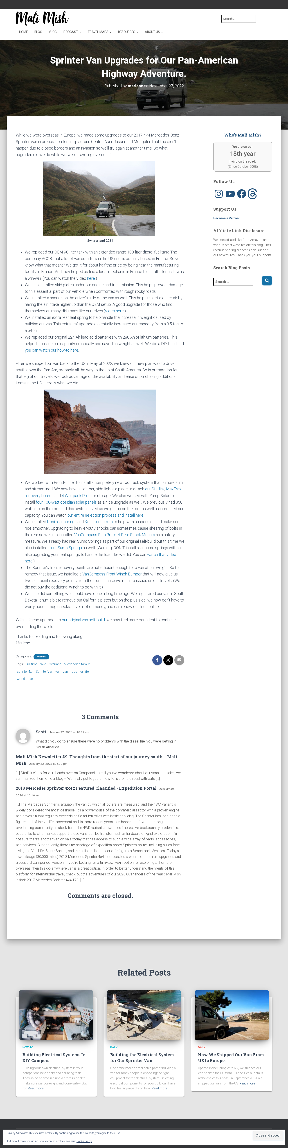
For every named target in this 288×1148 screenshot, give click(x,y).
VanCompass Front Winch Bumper (112, 574)
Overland (55, 664)
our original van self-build (83, 619)
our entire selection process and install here (106, 515)
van (58, 671)
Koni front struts (99, 521)
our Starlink (154, 489)
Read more (35, 1088)
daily (113, 1047)
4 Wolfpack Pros (76, 495)
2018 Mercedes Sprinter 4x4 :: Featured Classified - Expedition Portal (86, 788)
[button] (80, 32)
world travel (25, 679)
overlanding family (77, 664)
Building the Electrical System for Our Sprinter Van (142, 1057)
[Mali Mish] (42, 18)
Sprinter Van (44, 671)
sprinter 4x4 (25, 671)
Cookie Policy (84, 1141)
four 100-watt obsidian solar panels (66, 502)
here (91, 278)
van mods (70, 671)
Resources (127, 32)
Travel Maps (98, 32)
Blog (38, 32)
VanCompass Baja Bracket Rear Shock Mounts (114, 534)
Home (23, 32)
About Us (153, 32)
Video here (114, 310)
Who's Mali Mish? (242, 135)
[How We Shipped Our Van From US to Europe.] (232, 1015)
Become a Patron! (226, 218)
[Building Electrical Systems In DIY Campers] (56, 1015)
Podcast (71, 32)
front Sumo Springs (65, 547)
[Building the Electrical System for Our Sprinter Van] (144, 1015)
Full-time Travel (36, 664)
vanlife (84, 671)
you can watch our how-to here (51, 350)
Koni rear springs (61, 521)
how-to (41, 656)
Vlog (53, 32)
